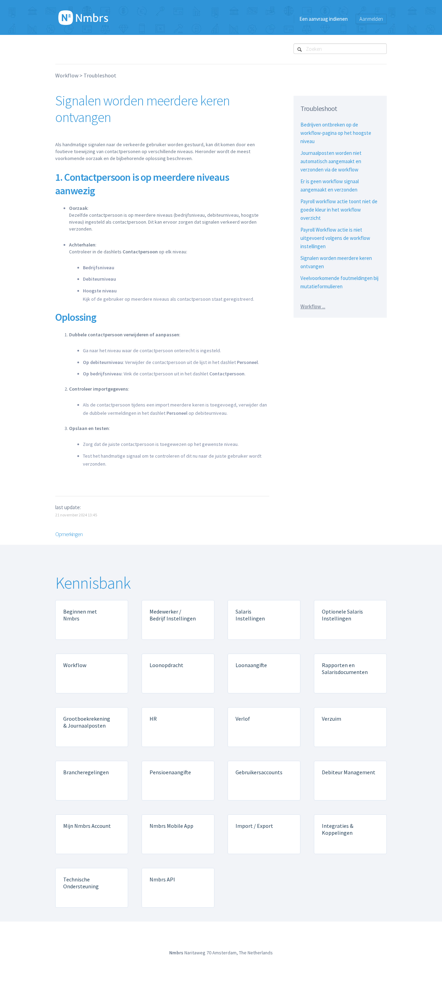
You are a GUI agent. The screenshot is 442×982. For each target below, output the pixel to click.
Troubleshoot (100, 75)
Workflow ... (312, 306)
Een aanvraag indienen (323, 19)
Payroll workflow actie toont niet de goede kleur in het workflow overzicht (338, 209)
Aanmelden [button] (371, 19)
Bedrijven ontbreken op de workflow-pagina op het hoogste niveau (335, 132)
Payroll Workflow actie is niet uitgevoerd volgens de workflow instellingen (335, 238)
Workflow (66, 75)
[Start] (83, 17)
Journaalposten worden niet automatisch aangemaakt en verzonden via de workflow (331, 161)
